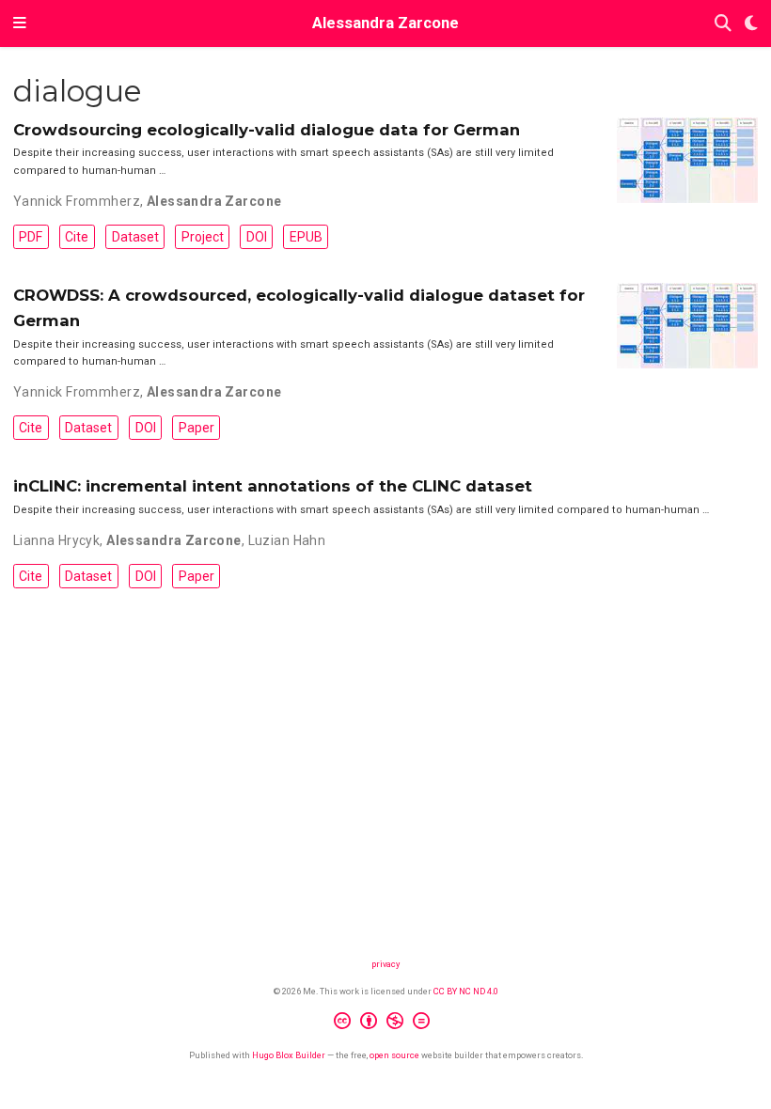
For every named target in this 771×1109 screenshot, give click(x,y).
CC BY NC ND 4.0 (465, 991)
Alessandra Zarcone (385, 23)
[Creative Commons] (385, 1023)
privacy (385, 964)
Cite (76, 236)
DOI (256, 236)
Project (202, 236)
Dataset (135, 236)
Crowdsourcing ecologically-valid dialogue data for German (266, 129)
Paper (196, 427)
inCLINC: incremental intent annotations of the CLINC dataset (272, 485)
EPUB (306, 236)
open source (394, 1055)
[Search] (723, 24)
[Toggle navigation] (19, 23)
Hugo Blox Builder (288, 1055)
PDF (30, 236)
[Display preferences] (751, 24)
